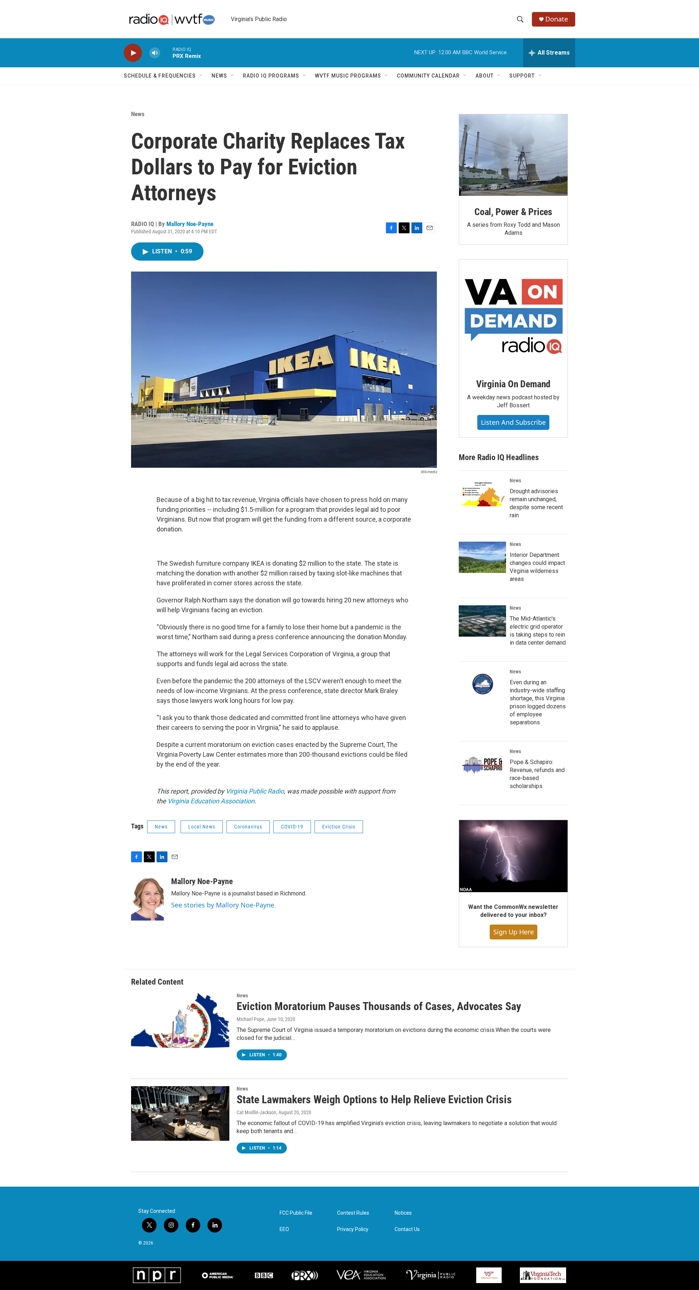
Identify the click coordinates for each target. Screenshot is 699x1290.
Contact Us (407, 1229)
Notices (403, 1213)
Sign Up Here (513, 931)
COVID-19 (292, 827)
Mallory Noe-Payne (189, 223)
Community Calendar (428, 76)
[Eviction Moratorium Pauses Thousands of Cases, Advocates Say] (180, 1020)
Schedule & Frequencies (160, 76)
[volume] (155, 53)
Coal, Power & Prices (513, 211)
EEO (284, 1229)
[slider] (166, 52)
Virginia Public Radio (255, 791)
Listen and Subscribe (513, 422)
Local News (201, 827)
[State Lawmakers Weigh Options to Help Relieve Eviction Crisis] (180, 1113)
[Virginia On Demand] (513, 314)
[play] (133, 53)
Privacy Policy (352, 1229)
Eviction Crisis (338, 827)
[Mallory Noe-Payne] (147, 899)
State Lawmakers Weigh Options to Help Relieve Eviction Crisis (374, 1099)
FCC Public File (296, 1213)
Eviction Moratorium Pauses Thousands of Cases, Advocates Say (379, 1006)
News (219, 76)
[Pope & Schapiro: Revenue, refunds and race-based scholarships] (482, 764)
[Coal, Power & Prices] (513, 155)
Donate (556, 19)
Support (522, 76)
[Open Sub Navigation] (201, 76)
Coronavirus (248, 827)
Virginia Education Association (210, 801)
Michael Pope (250, 1019)
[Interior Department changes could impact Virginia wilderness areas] (482, 557)
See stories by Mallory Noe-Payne (222, 905)
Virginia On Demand (513, 384)
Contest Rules (353, 1213)
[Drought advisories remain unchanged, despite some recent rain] (482, 493)
